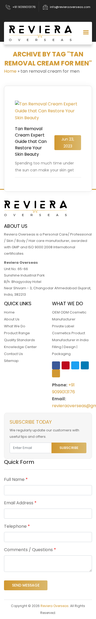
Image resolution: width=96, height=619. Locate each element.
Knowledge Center (20, 346)
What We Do (14, 326)
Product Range (17, 333)
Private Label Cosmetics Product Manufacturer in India (70, 333)
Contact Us (13, 353)
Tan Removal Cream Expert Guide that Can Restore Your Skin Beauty (31, 141)
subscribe (68, 447)
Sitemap (11, 360)
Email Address (20, 503)
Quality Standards (19, 339)
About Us (11, 319)
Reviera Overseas (55, 606)
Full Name (16, 479)
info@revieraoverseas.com (70, 7)
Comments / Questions (30, 550)
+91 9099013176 (24, 7)
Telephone (17, 526)
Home (10, 71)
